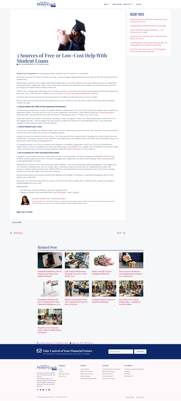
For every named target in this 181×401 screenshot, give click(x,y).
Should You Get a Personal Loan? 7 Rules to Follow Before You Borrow (148, 37)
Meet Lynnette (117, 4)
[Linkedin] (49, 390)
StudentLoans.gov (47, 136)
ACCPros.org (108, 156)
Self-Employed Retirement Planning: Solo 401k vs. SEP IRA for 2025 (75, 273)
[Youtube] (43, 390)
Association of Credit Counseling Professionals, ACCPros (76, 93)
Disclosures (16, 222)
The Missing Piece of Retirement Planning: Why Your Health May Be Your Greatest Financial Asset (149, 44)
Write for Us (127, 4)
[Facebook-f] (37, 390)
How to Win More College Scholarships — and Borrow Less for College (146, 31)
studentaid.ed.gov (107, 113)
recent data (87, 83)
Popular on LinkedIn (26, 212)
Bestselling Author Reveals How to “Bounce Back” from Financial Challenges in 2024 (49, 301)
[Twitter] (40, 390)
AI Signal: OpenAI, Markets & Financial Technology (148, 25)
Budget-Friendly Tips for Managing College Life (101, 272)
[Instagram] (46, 390)
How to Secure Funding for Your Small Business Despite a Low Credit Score (130, 273)
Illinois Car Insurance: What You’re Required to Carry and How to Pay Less (148, 20)
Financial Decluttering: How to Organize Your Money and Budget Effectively (49, 273)
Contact (138, 4)
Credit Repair (61, 192)
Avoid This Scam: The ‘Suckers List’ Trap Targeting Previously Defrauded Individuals (148, 50)
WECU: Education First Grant (78, 149)
